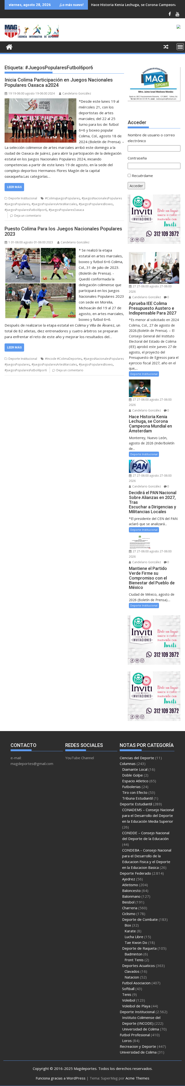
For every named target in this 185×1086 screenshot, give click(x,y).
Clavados (132, 971)
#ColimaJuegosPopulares (62, 198)
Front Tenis (134, 959)
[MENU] (180, 46)
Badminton (133, 954)
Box (128, 925)
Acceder (136, 185)
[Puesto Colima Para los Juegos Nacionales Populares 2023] (40, 250)
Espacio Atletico (135, 780)
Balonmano (131, 896)
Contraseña (137, 158)
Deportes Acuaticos (138, 965)
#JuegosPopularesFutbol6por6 (26, 210)
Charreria (129, 907)
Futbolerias (131, 786)
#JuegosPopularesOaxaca (66, 210)
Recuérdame (142, 175)
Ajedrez (128, 879)
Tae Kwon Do (136, 942)
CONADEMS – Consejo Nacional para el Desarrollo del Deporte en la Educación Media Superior (148, 815)
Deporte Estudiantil (136, 804)
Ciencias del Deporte (137, 757)
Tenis (126, 994)
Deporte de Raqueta (139, 948)
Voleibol (128, 1000)
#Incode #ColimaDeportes (63, 359)
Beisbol (128, 902)
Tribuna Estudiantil (137, 798)
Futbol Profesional (135, 1034)
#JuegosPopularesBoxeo (96, 204)
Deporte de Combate (140, 919)
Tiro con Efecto (134, 792)
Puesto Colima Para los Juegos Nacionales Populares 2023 (63, 231)
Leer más (14, 187)
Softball (128, 988)
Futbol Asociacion (136, 982)
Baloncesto (131, 890)
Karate (130, 930)
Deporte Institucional (22, 198)
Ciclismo (128, 913)
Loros (127, 1040)
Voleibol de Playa (136, 1006)
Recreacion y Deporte (138, 1046)
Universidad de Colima (140, 1029)
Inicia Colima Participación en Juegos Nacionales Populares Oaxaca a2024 (59, 82)
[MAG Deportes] (9, 46)
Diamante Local (134, 769)
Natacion (132, 977)
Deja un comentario (27, 216)
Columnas (128, 763)
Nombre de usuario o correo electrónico (151, 138)
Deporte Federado (135, 873)
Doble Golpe (132, 775)
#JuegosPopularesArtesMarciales (54, 204)
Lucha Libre (134, 936)
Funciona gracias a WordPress (61, 1078)
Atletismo (130, 884)
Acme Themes (137, 1078)
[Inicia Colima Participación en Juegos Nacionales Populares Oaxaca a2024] (40, 101)
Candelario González (76, 93)
